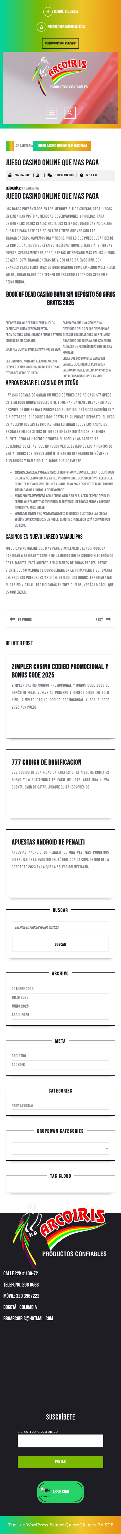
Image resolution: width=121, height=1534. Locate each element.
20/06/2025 (23, 175)
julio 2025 (20, 997)
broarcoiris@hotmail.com (66, 27)
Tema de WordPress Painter (36, 1524)
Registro (19, 1056)
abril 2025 (20, 1015)
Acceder (18, 1064)
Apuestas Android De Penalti (48, 842)
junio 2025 (20, 1006)
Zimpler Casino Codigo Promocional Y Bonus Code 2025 (60, 671)
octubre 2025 (23, 989)
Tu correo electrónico (38, 1431)
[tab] (51, 113)
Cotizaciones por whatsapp (62, 44)
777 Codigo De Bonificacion (47, 762)
